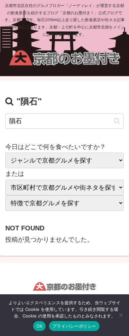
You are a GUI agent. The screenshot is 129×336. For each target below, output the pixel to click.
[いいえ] (120, 315)
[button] (117, 121)
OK (39, 326)
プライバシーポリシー (74, 326)
